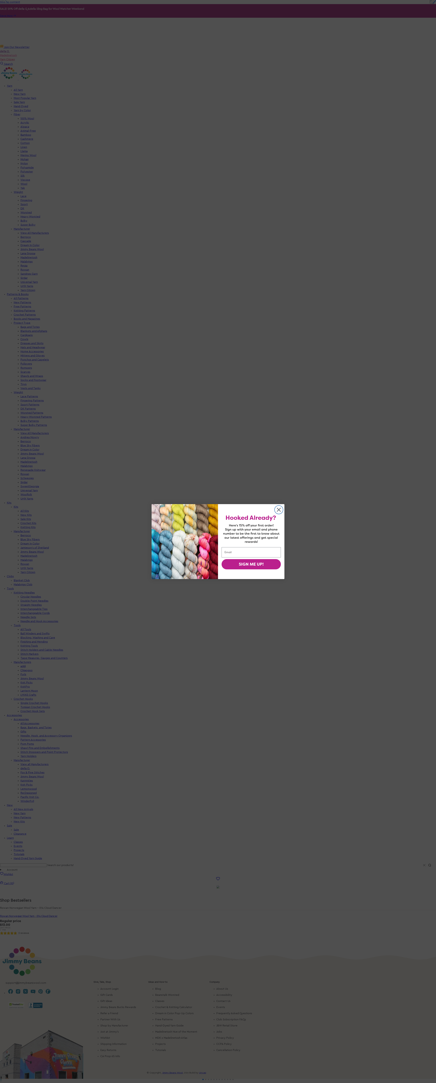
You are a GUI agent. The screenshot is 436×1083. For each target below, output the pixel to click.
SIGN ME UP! (251, 564)
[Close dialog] (279, 509)
